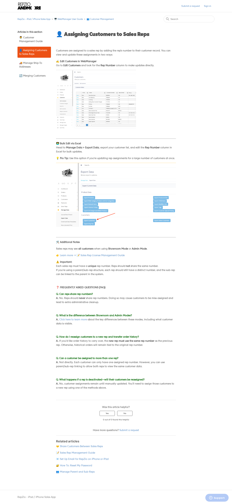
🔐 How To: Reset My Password (74, 465)
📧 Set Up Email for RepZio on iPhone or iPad (82, 459)
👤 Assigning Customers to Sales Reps (33, 52)
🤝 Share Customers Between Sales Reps (79, 446)
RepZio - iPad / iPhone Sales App (33, 19)
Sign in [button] (207, 5)
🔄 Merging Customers (32, 75)
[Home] (29, 6)
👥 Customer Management (100, 19)
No (124, 413)
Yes (107, 413)
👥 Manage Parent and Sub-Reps (75, 471)
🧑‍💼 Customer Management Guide (31, 39)
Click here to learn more (73, 319)
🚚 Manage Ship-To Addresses (30, 65)
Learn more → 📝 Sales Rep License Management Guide (92, 255)
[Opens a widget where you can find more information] (217, 498)
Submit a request (190, 5)
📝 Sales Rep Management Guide (75, 452)
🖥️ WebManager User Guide (68, 19)
